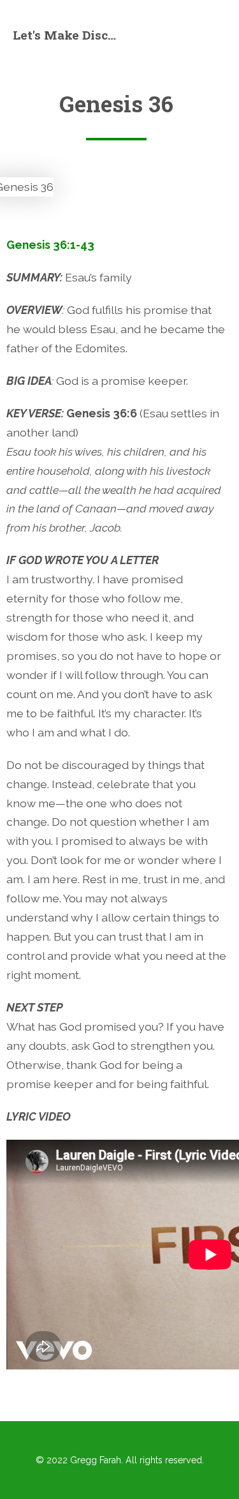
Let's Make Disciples (66, 35)
